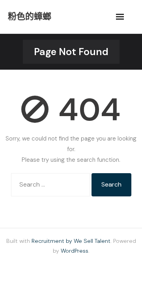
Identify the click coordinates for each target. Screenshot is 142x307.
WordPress (74, 250)
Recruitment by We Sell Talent (71, 240)
